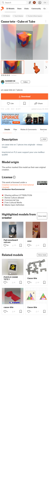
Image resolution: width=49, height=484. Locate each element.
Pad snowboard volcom (11, 241)
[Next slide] (46, 67)
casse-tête (8, 307)
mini (29, 241)
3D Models (6, 16)
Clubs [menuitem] (26, 8)
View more (42, 216)
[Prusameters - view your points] (34, 2)
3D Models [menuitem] (10, 8)
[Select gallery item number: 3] (14, 273)
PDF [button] (44, 139)
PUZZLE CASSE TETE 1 (11, 278)
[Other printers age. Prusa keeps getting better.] (24, 119)
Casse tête (32, 278)
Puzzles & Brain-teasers (35, 16)
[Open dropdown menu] (46, 21)
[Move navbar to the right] (46, 8)
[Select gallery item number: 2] (13, 236)
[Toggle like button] (5, 245)
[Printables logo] (2, 9)
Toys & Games (18, 16)
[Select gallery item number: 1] (11, 236)
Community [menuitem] (36, 8)
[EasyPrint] (30, 3)
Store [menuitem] (19, 8)
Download (25, 96)
